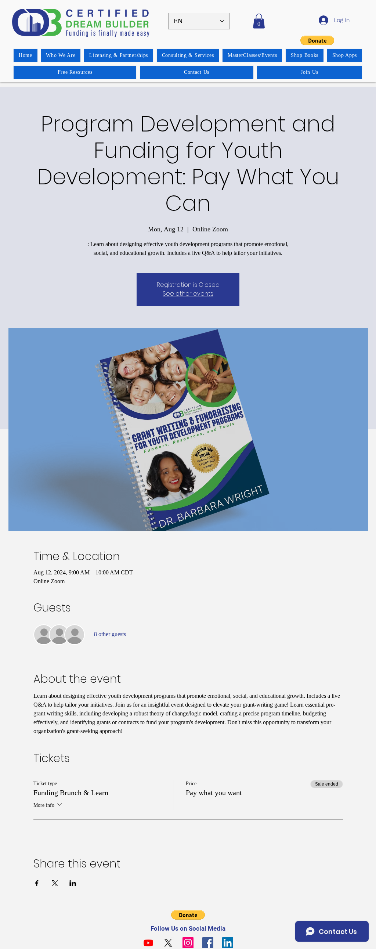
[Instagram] (188, 942)
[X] (168, 942)
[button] (259, 21)
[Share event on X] (54, 883)
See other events (188, 293)
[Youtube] (148, 942)
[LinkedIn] (227, 942)
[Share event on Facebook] (36, 883)
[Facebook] (207, 942)
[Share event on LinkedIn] (72, 883)
